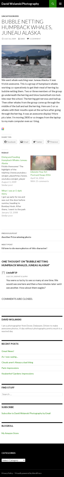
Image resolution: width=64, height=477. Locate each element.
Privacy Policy (7, 473)
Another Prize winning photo (16, 235)
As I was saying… (10, 356)
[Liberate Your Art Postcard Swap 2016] (43, 163)
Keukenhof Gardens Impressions (18, 373)
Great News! (8, 351)
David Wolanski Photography (20, 3)
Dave (22, 39)
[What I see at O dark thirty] (16, 203)
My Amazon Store (10, 433)
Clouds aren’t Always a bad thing (17, 362)
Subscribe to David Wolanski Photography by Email (26, 413)
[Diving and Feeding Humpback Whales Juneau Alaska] (16, 171)
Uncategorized (10, 16)
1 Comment (35, 39)
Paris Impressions (10, 368)
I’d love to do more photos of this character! (24, 246)
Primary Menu (60, 3)
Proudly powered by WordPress (28, 473)
